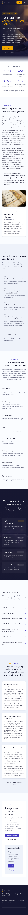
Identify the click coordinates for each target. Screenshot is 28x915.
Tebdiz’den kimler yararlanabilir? (11, 624)
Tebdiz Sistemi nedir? (8, 608)
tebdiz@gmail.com (12, 835)
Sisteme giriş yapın (9, 52)
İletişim (9, 903)
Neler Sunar (12, 900)
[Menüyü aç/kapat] (24, 2)
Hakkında (4, 900)
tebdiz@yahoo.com (12, 839)
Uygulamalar (21, 900)
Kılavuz (4, 903)
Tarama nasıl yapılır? (8, 613)
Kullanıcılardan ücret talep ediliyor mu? (12, 643)
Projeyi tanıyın (8, 48)
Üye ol (19, 2)
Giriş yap (11, 870)
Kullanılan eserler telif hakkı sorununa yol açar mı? (10, 630)
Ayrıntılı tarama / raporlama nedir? (12, 618)
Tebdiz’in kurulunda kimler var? (11, 637)
